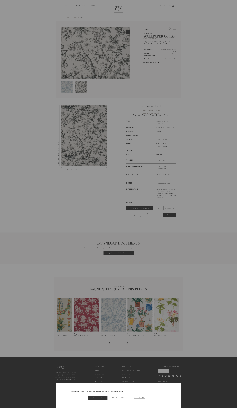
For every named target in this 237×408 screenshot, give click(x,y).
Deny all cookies (118, 398)
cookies (82, 391)
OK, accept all (98, 398)
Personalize (139, 398)
